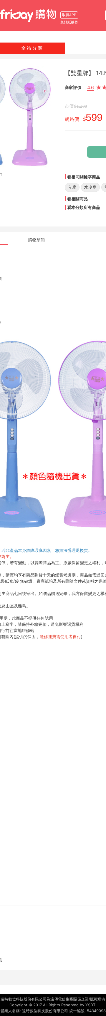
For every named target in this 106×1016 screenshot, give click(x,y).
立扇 (72, 187)
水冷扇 (90, 187)
